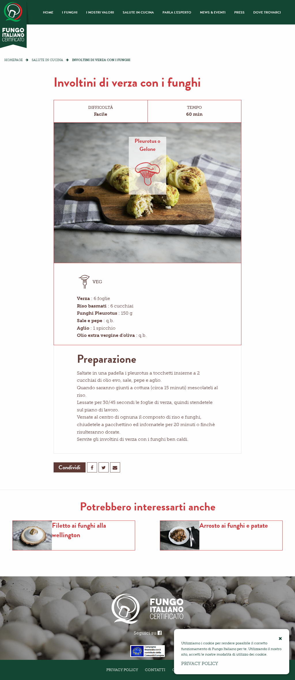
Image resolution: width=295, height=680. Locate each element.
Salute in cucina (138, 12)
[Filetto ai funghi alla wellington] (32, 535)
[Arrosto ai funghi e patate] (180, 535)
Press (239, 12)
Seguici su (146, 633)
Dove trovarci (267, 12)
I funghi (69, 12)
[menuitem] (48, 12)
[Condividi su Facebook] (92, 467)
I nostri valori (100, 12)
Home (48, 12)
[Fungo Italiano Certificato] (14, 24)
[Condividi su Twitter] (104, 467)
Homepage (13, 60)
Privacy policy (199, 663)
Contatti (155, 670)
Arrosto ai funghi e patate (233, 525)
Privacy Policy (122, 670)
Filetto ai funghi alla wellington (79, 530)
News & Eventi (213, 12)
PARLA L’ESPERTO (176, 12)
